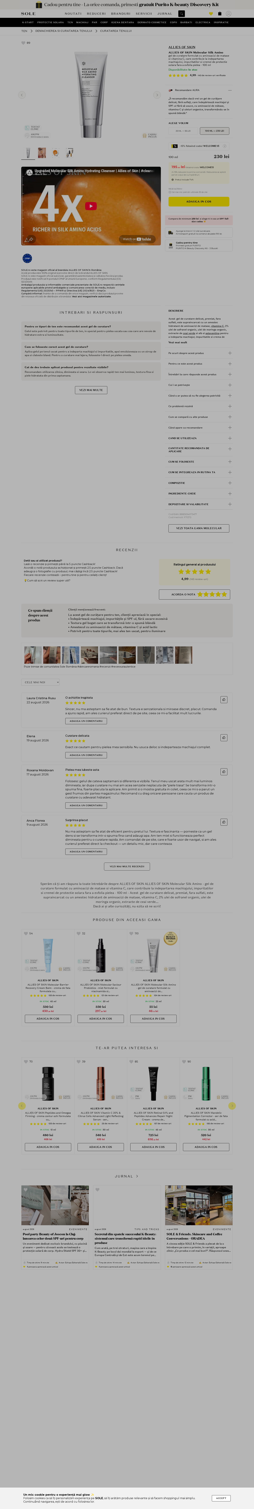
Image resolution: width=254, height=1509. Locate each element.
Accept (221, 1498)
